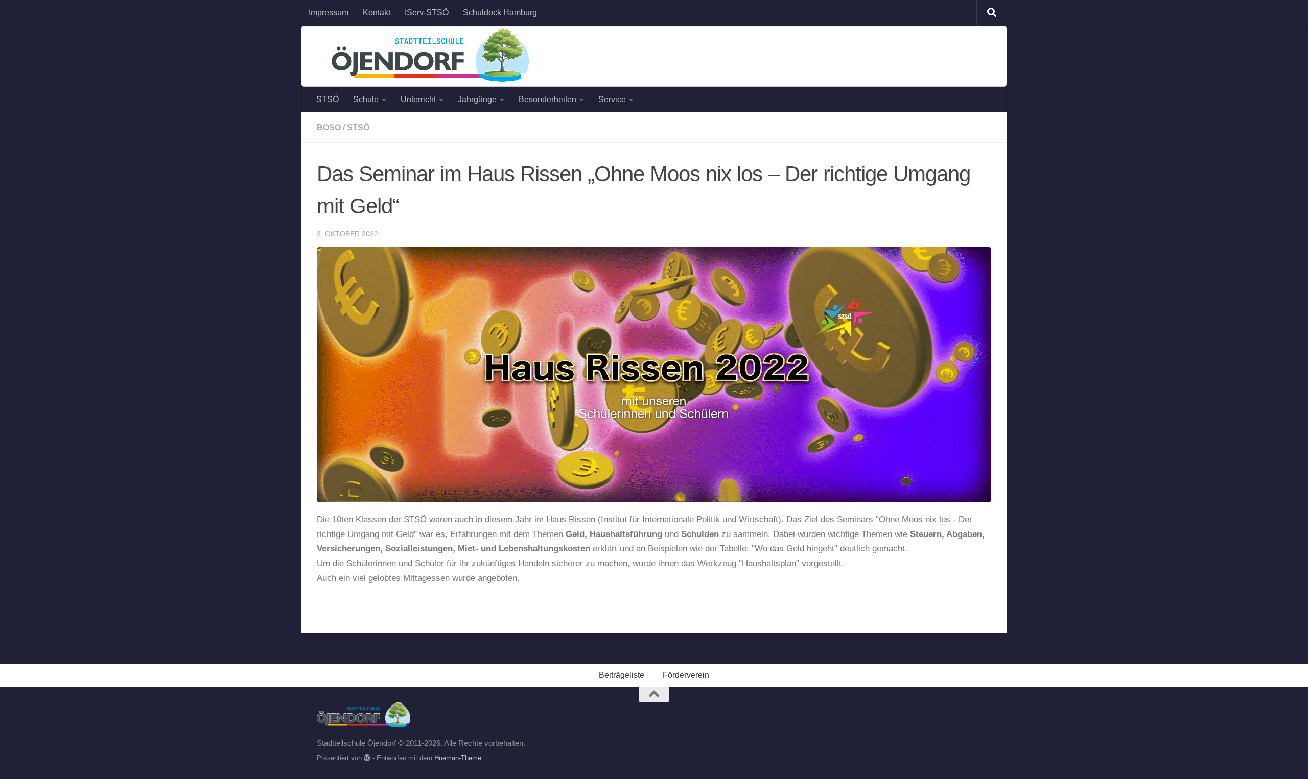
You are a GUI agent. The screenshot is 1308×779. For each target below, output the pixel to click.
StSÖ (358, 127)
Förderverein (686, 675)
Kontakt (376, 12)
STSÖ (327, 99)
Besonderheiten (547, 99)
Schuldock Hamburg (500, 12)
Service (612, 99)
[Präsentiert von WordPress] (367, 757)
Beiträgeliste (621, 675)
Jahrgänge (477, 99)
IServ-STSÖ (427, 12)
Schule (366, 99)
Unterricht (418, 99)
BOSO (329, 127)
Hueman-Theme (457, 758)
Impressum (328, 12)
